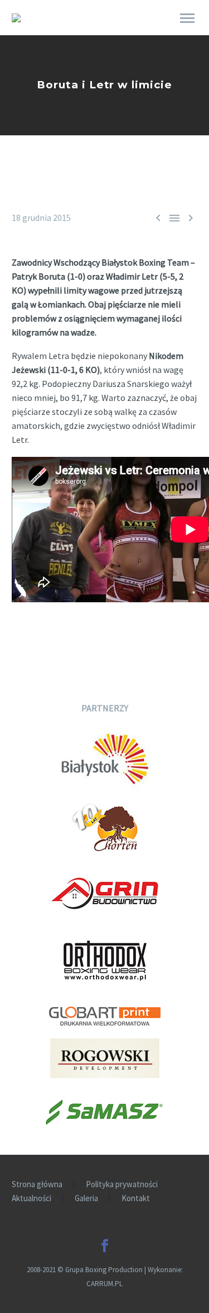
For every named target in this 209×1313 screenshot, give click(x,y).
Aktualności (31, 1198)
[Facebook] (104, 1246)
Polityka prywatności (122, 1184)
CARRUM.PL (104, 1283)
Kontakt (135, 1198)
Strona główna (37, 1184)
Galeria (86, 1198)
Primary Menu (187, 18)
